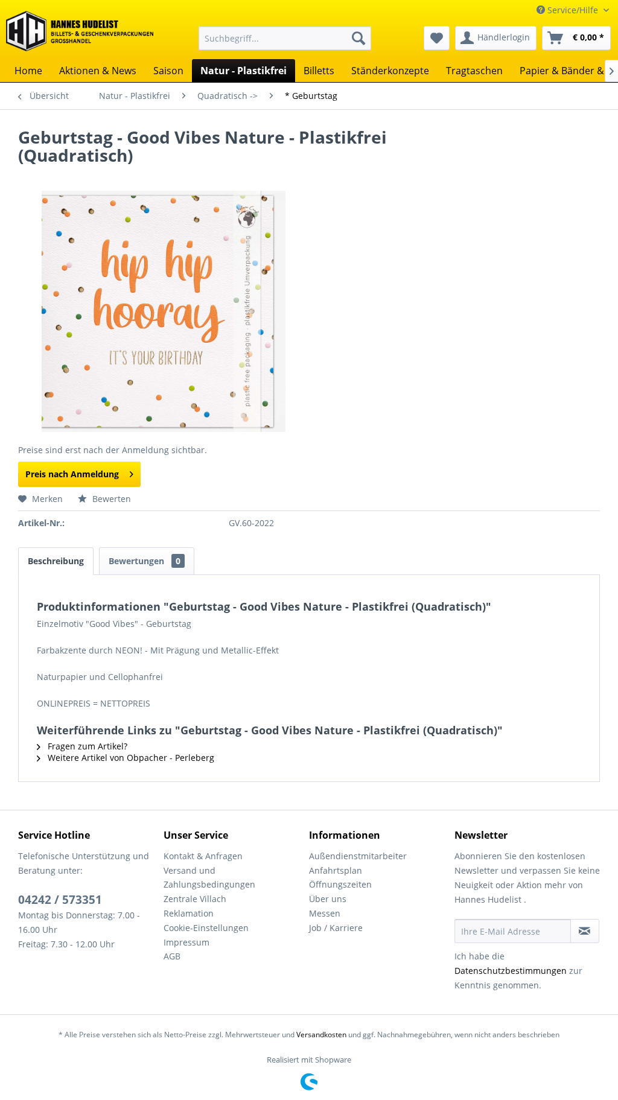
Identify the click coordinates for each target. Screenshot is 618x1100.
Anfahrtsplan (335, 870)
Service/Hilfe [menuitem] (572, 10)
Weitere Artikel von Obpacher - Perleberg (129, 757)
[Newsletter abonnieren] (584, 931)
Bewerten (110, 498)
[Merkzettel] (437, 38)
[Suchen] (358, 38)
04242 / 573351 (60, 900)
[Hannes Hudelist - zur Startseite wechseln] (79, 32)
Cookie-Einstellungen (206, 927)
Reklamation (189, 913)
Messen (324, 913)
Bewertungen (144, 561)
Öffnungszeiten (340, 884)
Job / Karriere (336, 927)
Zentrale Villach (195, 898)
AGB (172, 956)
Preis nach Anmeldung (72, 474)
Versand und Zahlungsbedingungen (209, 878)
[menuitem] (285, 38)
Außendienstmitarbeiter (358, 856)
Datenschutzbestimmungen (510, 970)
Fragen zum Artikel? (86, 746)
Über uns (327, 898)
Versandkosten (321, 1034)
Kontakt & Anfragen (203, 856)
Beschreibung (56, 561)
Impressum (186, 942)
